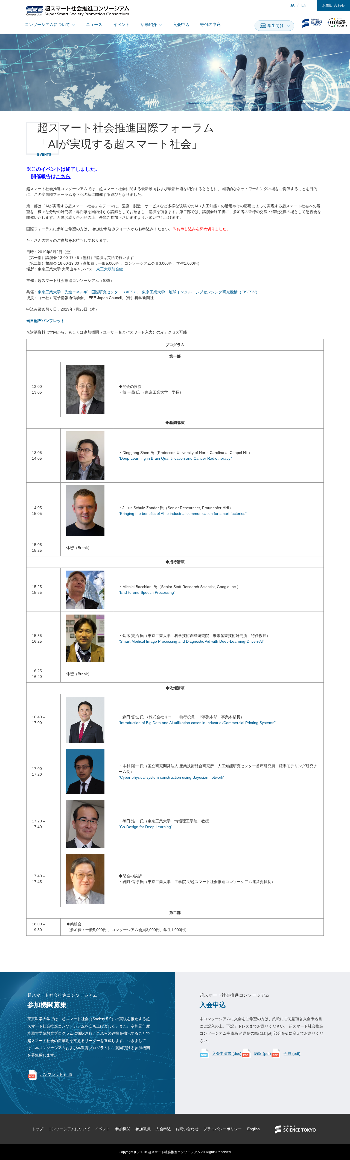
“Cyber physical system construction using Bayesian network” (171, 777)
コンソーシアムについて (47, 24)
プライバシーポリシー (222, 1129)
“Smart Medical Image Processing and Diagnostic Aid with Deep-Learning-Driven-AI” (191, 641)
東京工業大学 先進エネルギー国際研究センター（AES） (87, 292)
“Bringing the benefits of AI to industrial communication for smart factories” (183, 513)
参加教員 (143, 1129)
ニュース (94, 24)
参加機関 (122, 1129)
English (253, 1129)
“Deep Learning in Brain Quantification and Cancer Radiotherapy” (175, 458)
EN (303, 5)
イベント (121, 24)
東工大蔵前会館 (109, 269)
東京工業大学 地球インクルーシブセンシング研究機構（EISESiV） (200, 292)
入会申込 (181, 24)
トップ (37, 1129)
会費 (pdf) (292, 1053)
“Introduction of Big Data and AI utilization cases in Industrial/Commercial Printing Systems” (197, 723)
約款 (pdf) (262, 1053)
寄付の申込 (210, 24)
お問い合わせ (333, 5)
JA (292, 5)
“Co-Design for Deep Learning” (145, 827)
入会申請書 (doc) (226, 1053)
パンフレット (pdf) (56, 1074)
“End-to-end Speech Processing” (147, 592)
